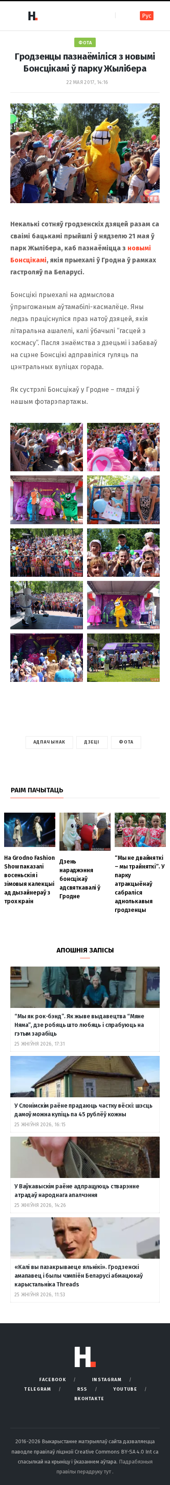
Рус (146, 15)
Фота (85, 43)
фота (126, 742)
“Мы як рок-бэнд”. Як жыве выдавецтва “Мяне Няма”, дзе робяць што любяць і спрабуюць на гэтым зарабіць (79, 1025)
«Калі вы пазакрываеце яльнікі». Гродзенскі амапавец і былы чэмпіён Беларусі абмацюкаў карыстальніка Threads (78, 1276)
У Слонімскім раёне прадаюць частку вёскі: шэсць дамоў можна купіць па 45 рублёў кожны (83, 1110)
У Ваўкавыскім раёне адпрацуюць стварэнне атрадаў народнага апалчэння (76, 1191)
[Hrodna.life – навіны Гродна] (32, 15)
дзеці (92, 742)
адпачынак (49, 742)
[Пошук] (122, 15)
